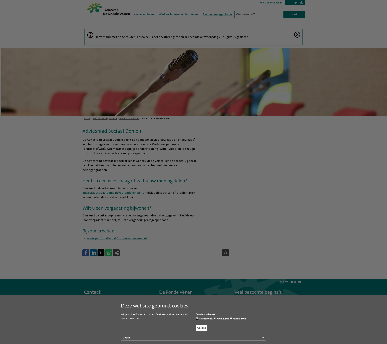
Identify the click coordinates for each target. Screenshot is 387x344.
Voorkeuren (222, 318)
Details (126, 337)
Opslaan (201, 327)
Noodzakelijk (205, 318)
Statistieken (239, 318)
